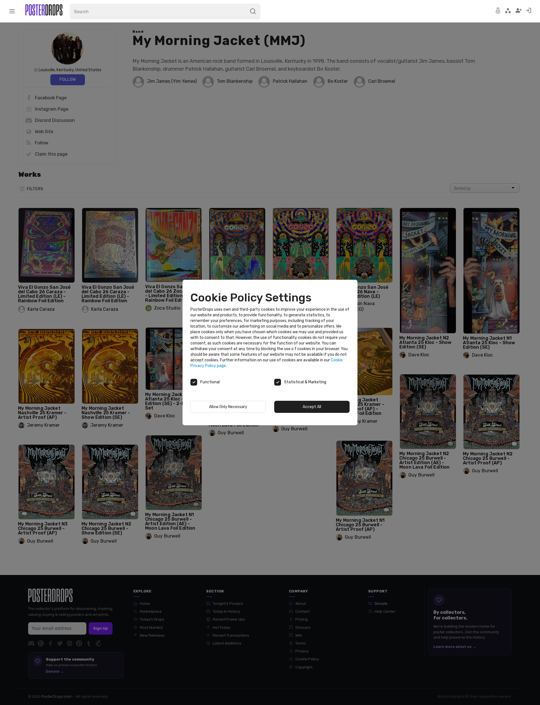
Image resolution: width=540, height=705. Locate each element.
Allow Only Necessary (228, 406)
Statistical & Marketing (305, 382)
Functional (210, 382)
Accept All (312, 406)
